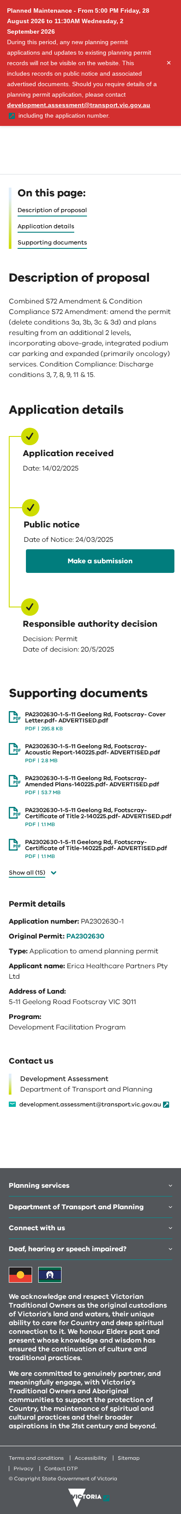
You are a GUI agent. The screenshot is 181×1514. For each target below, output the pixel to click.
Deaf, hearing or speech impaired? (68, 1248)
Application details (46, 226)
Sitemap (129, 1458)
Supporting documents (52, 242)
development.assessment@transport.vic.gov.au (90, 1105)
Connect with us (37, 1227)
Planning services (39, 1185)
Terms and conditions (36, 1458)
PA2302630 (85, 936)
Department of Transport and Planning (76, 1207)
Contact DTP (61, 1468)
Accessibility (91, 1458)
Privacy (23, 1468)
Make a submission (100, 561)
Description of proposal (52, 210)
